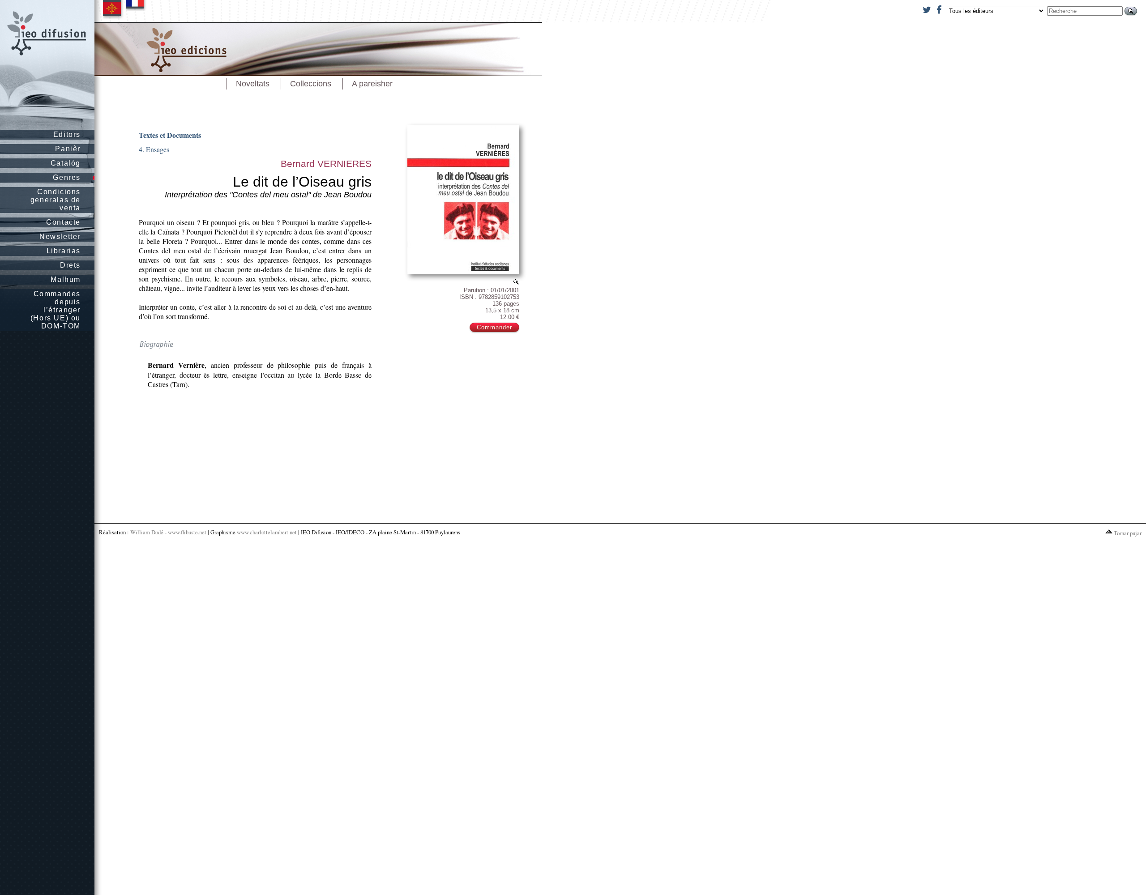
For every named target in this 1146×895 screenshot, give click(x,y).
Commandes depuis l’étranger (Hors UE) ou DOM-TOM (55, 310)
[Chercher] (1131, 11)
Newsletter (60, 236)
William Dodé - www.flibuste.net (168, 532)
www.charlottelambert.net (267, 532)
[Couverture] (516, 281)
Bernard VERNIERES (326, 163)
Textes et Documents (170, 135)
